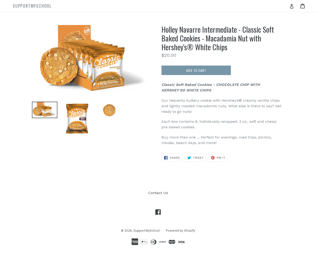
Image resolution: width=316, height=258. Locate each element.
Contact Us (158, 193)
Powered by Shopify (180, 230)
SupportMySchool (146, 230)
